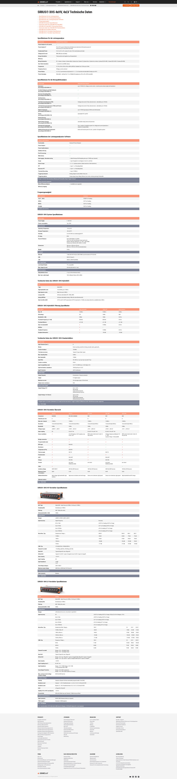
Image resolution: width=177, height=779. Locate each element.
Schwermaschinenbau (95, 728)
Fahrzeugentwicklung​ (68, 724)
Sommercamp (93, 759)
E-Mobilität (92, 726)
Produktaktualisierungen (69, 766)
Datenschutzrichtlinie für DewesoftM (46, 763)
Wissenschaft (93, 758)
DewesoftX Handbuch (121, 729)
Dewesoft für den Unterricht (96, 763)
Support (78, 2)
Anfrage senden (135, 5)
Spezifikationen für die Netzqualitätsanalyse (49, 18)
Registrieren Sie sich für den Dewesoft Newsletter (74, 768)
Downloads (127, 5)
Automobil (92, 721)
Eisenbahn (92, 734)
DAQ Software (41, 741)
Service (39, 749)
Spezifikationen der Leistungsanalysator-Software (51, 19)
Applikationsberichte (68, 758)
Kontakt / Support (120, 719)
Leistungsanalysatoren (43, 738)
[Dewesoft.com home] (43, 2)
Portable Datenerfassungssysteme (45, 729)
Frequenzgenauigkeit (44, 21)
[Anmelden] (131, 2)
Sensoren (40, 744)
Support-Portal (119, 726)
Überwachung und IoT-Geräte (44, 739)
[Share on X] (94, 5)
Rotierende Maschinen (69, 729)
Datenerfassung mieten (43, 748)
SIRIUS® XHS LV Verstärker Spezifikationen (49, 33)
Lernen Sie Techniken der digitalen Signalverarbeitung (123, 765)
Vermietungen (112, 2)
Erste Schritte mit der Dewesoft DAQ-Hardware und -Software (127, 760)
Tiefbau (91, 723)
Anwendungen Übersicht (69, 719)
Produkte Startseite (42, 719)
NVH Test (66, 726)
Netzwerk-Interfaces (42, 743)
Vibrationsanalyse (68, 728)
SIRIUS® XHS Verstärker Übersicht (47, 29)
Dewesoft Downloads (120, 723)
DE (136, 1)
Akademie (101, 2)
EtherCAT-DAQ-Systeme (43, 726)
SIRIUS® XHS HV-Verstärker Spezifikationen (50, 31)
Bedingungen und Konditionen (44, 764)
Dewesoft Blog (67, 756)
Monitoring (66, 736)
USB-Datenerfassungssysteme (44, 723)
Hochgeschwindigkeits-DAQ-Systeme (46, 733)
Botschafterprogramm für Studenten (98, 761)
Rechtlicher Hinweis (42, 766)
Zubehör (39, 746)
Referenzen (40, 758)
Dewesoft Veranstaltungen (70, 764)
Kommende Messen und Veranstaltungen (47, 759)
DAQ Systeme (41, 721)
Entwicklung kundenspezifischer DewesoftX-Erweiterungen (126, 768)
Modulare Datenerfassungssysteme (45, 731)
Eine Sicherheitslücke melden (44, 768)
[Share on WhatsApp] (95, 5)
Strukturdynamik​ (67, 731)
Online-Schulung (119, 758)
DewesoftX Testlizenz (121, 724)
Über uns (86, 2)
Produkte (58, 2)
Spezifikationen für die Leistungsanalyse (49, 16)
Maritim (91, 731)
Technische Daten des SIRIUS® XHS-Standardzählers (52, 28)
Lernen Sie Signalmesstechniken (123, 763)
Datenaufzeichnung (68, 721)
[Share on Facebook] (92, 5)
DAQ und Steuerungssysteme (44, 734)
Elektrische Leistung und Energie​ (71, 733)
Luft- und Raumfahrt (94, 719)
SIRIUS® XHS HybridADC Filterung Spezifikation (51, 26)
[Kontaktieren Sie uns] (125, 2)
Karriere (95, 2)
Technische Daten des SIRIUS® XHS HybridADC (50, 24)
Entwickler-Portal (119, 728)
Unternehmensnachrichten (70, 761)
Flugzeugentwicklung (68, 723)
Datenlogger (40, 736)
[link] (79, 5)
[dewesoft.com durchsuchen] (128, 2)
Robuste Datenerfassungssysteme (45, 728)
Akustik (65, 734)
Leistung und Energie (94, 733)
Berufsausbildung (120, 756)
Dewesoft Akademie (94, 756)
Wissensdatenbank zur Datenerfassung (72, 763)
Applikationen (68, 2)
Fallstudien (66, 759)
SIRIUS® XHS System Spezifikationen (48, 23)
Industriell (92, 729)
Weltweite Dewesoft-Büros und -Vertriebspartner (126, 721)
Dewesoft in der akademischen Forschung (99, 764)
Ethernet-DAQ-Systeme (43, 724)
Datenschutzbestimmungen (44, 761)
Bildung (91, 724)
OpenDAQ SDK (119, 731)
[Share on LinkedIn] (90, 5)
